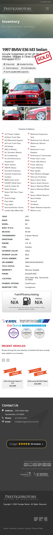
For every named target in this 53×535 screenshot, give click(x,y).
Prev (3, 360)
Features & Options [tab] (26, 129)
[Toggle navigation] (47, 8)
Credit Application (29, 68)
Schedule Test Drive (26, 64)
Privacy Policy (37, 528)
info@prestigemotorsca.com (27, 421)
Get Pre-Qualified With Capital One (17, 72)
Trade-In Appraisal (12, 68)
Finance (20, 528)
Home (5, 528)
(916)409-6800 (46, 2)
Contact (28, 528)
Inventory (13, 528)
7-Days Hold (10, 64)
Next (8, 360)
